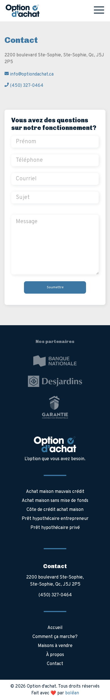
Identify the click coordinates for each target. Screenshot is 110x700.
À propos (55, 655)
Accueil (55, 628)
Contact (55, 664)
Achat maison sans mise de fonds (55, 501)
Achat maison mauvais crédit (55, 492)
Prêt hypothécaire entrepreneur (55, 519)
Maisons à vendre (55, 646)
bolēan (72, 693)
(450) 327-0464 (26, 85)
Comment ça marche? (55, 637)
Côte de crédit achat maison (55, 510)
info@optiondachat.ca (31, 74)
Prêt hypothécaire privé (55, 528)
